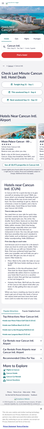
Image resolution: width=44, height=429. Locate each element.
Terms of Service (22, 426)
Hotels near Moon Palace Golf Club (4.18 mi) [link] (18, 321)
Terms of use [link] (17, 392)
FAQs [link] (33, 392)
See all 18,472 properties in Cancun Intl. (22, 165)
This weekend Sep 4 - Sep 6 (23, 92)
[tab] (6, 38)
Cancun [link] (10, 66)
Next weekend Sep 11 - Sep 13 (23, 100)
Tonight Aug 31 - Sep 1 (23, 85)
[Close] (41, 408)
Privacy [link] (9, 392)
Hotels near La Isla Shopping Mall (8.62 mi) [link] (18, 330)
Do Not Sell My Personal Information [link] (17, 395)
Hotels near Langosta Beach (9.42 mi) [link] (16, 334)
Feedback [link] (34, 395)
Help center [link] (26, 392)
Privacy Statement (9, 426)
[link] (22, 370)
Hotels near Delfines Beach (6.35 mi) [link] (15, 325)
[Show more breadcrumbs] (3, 66)
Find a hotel (22, 55)
